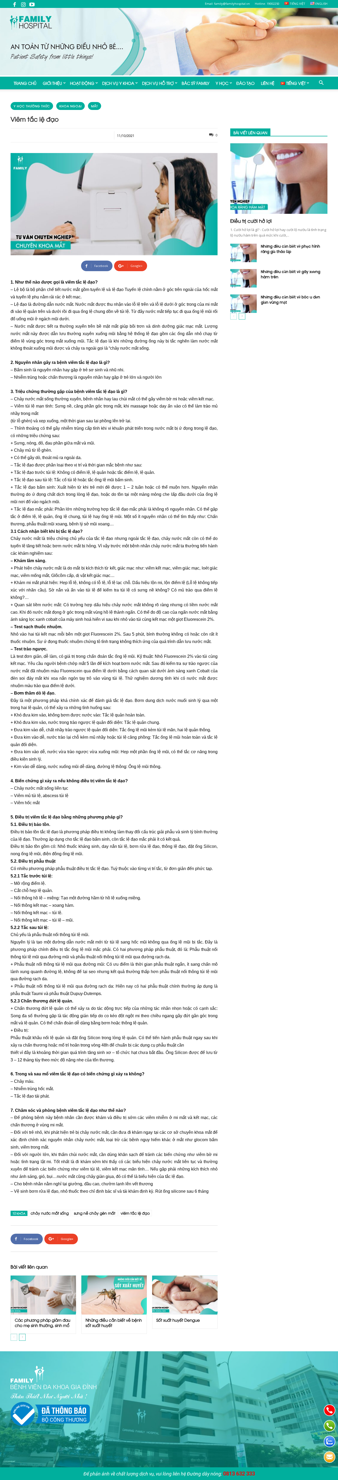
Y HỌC (222, 83)
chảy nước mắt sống (50, 1212)
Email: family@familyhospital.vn (227, 4)
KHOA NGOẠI (70, 106)
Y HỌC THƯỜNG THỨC (32, 106)
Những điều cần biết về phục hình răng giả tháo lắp (290, 249)
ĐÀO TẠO (245, 83)
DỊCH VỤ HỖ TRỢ (158, 83)
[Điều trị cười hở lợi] (278, 178)
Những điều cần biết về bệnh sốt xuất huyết (114, 1322)
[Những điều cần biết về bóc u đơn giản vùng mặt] (243, 303)
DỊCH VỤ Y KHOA (118, 83)
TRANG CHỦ (25, 83)
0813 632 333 (239, 1473)
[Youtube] (32, 4)
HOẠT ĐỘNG (82, 83)
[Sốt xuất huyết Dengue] (185, 1295)
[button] (321, 83)
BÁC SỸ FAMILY (195, 83)
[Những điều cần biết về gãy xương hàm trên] (243, 278)
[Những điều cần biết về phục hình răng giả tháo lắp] (243, 253)
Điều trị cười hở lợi (251, 220)
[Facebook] (14, 4)
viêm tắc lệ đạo (135, 1212)
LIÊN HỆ (267, 83)
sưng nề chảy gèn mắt (94, 1212)
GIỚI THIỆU (52, 83)
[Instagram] (23, 4)
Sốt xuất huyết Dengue (178, 1319)
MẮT (94, 106)
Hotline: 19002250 (267, 4)
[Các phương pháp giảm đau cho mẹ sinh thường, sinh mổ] (43, 1295)
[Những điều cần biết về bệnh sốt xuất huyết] (114, 1295)
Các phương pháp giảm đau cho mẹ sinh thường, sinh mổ (42, 1322)
